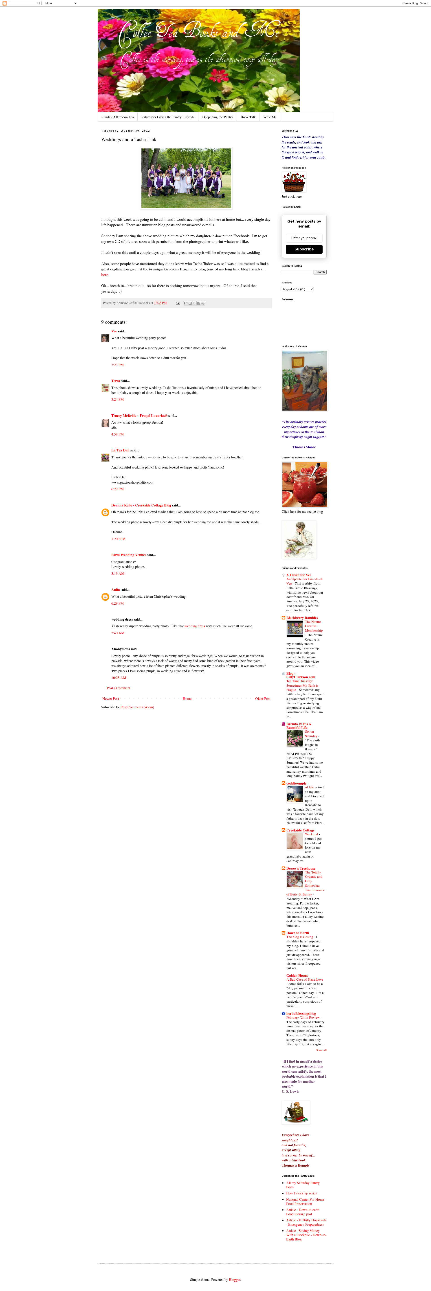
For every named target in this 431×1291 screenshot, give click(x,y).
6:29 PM (117, 488)
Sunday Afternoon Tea (117, 117)
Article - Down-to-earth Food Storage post (302, 1211)
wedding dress (195, 625)
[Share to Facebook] (198, 303)
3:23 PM (117, 364)
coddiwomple (296, 783)
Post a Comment (118, 687)
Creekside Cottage (300, 830)
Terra (116, 380)
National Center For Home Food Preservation (305, 1201)
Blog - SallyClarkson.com (300, 675)
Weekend (312, 834)
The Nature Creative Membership (314, 626)
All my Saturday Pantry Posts (303, 1184)
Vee (114, 331)
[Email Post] (177, 303)
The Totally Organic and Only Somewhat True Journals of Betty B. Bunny (305, 883)
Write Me (270, 117)
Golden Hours (297, 975)
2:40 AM (117, 632)
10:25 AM (118, 677)
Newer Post (110, 698)
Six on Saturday (311, 733)
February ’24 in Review (303, 1017)
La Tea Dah (120, 450)
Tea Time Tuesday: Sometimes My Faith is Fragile (302, 685)
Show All (321, 1050)
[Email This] (186, 303)
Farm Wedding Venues (128, 554)
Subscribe (304, 249)
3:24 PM (117, 399)
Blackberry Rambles (302, 617)
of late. (310, 787)
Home (187, 698)
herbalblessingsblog (301, 1013)
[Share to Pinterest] (203, 303)
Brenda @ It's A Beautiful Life (298, 725)
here (104, 274)
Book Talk (248, 117)
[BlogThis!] (190, 303)
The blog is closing (300, 936)
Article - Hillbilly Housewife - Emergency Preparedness (306, 1222)
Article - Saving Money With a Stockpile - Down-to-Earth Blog (306, 1234)
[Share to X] (194, 303)
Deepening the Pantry (217, 117)
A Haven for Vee (298, 574)
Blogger (234, 1279)
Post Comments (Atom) (137, 707)
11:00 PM (118, 538)
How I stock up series (301, 1193)
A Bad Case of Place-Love (304, 979)
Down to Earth (297, 932)
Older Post (262, 698)
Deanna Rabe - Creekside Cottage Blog (141, 505)
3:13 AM (117, 573)
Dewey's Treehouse (300, 868)
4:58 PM (117, 434)
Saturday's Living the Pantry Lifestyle (168, 117)
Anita (115, 589)
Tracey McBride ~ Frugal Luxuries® (139, 415)
